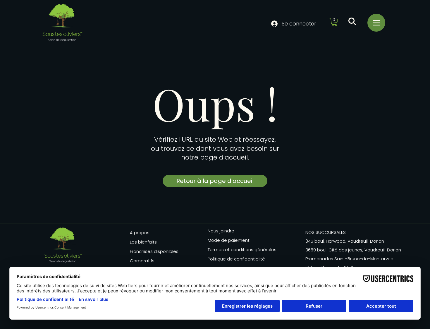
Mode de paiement (229, 240)
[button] (334, 22)
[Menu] (376, 23)
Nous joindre (221, 231)
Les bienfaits (143, 242)
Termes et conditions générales (240, 249)
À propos (139, 232)
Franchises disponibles (154, 251)
